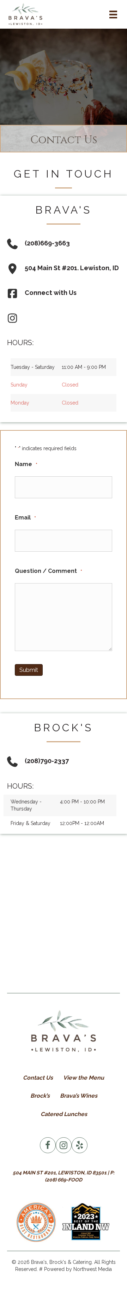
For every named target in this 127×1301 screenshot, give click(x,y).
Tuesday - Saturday (33, 367)
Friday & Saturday (30, 823)
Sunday (19, 385)
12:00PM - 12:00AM (82, 823)
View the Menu (83, 1077)
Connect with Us (51, 292)
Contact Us (38, 1077)
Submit (28, 670)
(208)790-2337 (47, 761)
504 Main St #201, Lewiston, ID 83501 (60, 1172)
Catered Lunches (64, 1114)
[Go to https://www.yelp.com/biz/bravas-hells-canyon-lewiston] (79, 1145)
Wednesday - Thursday (26, 805)
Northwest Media (92, 1269)
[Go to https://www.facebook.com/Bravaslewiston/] (48, 1145)
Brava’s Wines (78, 1095)
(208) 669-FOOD (63, 1180)
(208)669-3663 (47, 243)
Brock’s (40, 1095)
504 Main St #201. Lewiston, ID (72, 268)
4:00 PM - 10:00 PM (82, 802)
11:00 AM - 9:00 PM (84, 367)
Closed (70, 385)
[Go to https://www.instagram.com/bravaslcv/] (64, 1145)
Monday (20, 403)
